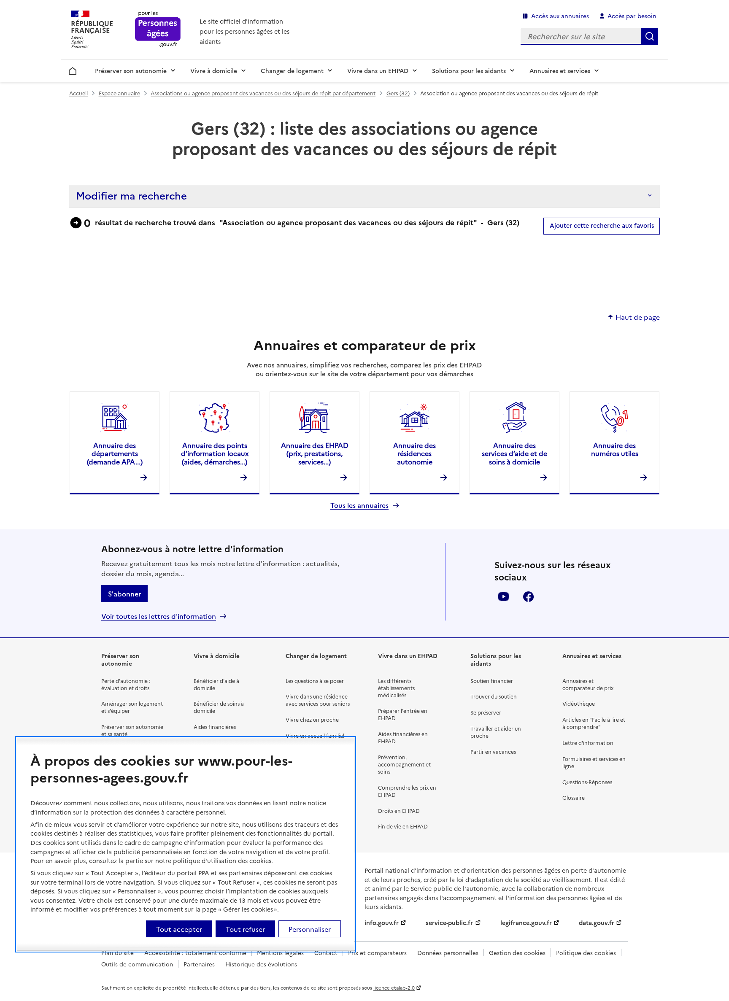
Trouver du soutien (493, 696)
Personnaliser (310, 929)
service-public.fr (449, 922)
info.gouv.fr (381, 922)
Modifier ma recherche (131, 195)
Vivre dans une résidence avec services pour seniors (318, 700)
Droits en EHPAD (399, 810)
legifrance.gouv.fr (526, 922)
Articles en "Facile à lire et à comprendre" (593, 723)
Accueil (73, 69)
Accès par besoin (632, 15)
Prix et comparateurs (377, 952)
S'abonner (124, 593)
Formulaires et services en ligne (594, 762)
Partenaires (199, 964)
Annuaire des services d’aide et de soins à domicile (514, 453)
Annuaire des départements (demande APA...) (115, 453)
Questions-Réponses (587, 781)
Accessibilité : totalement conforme (195, 952)
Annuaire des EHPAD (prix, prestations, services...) (314, 453)
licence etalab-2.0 (394, 987)
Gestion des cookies (517, 952)
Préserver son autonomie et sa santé (132, 730)
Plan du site (117, 952)
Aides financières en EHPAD (403, 737)
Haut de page (638, 317)
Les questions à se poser (315, 680)
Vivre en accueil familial (315, 735)
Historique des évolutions (261, 964)
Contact (326, 952)
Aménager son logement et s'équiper (132, 707)
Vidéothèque (578, 703)
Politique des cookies (586, 952)
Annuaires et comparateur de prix (587, 684)
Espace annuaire (119, 93)
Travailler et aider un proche (495, 732)
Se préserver (485, 712)
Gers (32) (398, 93)
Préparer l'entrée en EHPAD (402, 714)
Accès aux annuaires (560, 15)
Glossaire (573, 797)
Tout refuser (245, 929)
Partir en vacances (493, 751)
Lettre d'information (587, 742)
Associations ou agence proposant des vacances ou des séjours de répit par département (263, 93)
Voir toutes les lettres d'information (158, 616)
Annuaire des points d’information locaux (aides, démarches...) (214, 453)
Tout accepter (179, 929)
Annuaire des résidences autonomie (414, 453)
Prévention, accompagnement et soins (404, 764)
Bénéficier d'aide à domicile (216, 684)
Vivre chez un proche (312, 719)
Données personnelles (447, 952)
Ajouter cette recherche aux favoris (602, 225)
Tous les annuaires (359, 505)
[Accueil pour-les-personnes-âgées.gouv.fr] (158, 29)
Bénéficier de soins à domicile (219, 707)
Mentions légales (280, 952)
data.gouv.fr (596, 922)
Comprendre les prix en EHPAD (407, 791)
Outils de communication (137, 964)
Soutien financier (491, 680)
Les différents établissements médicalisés (396, 688)
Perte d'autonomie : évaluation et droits (125, 684)
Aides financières (215, 726)
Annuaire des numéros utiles (614, 449)
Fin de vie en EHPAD (403, 826)
